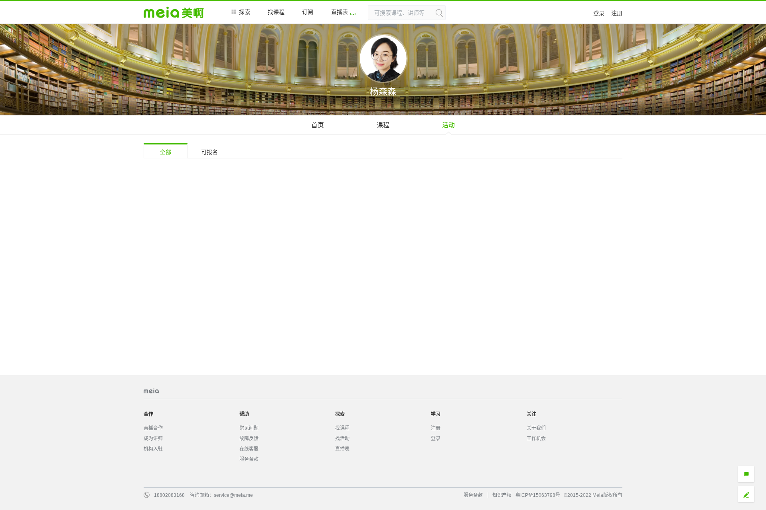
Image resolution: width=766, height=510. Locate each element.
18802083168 (169, 495)
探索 (244, 12)
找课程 (276, 12)
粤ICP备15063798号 (537, 495)
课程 (383, 125)
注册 (616, 13)
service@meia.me (233, 495)
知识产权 (501, 495)
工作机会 (536, 438)
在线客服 (249, 449)
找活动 (342, 438)
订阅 (307, 12)
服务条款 (249, 459)
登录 (598, 13)
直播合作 (153, 428)
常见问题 (249, 428)
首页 (317, 125)
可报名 (209, 152)
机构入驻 (153, 449)
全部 (165, 152)
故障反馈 (249, 438)
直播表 (339, 12)
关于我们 (536, 428)
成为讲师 (153, 438)
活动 (448, 125)
